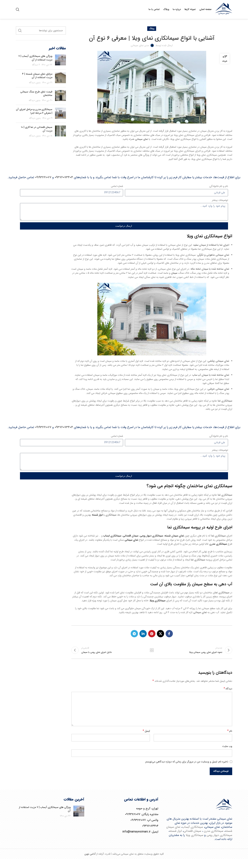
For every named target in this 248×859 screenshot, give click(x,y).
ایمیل (146, 731)
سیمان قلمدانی (192, 831)
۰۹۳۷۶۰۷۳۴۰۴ (64, 177)
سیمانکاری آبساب (192, 827)
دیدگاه (228, 689)
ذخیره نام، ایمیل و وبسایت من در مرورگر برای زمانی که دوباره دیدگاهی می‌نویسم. (186, 762)
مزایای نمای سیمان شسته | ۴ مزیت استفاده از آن (37, 76)
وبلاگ (151, 28)
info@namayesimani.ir (136, 831)
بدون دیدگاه (34, 82)
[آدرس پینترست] (151, 633)
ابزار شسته (175, 831)
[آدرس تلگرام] (134, 633)
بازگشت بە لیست (151, 650)
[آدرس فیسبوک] (169, 633)
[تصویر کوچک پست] (60, 60)
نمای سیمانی (141, 139)
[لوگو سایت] (223, 9)
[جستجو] (17, 9)
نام (229, 731)
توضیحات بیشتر (220, 200)
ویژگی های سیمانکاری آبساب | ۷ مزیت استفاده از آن (35, 58)
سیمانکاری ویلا (194, 835)
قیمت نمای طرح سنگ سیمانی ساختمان (36, 93)
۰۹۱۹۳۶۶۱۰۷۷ (43, 177)
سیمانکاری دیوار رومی (219, 835)
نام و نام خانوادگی (218, 186)
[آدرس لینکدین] (143, 633)
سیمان (174, 273)
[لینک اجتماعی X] (160, 633)
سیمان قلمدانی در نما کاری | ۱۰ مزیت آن (36, 129)
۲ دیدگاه (36, 65)
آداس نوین (89, 854)
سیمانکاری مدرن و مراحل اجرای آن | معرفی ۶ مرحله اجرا (34, 111)
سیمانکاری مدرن (213, 831)
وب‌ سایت (227, 746)
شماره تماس (117, 186)
